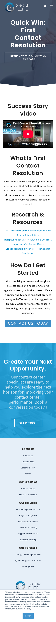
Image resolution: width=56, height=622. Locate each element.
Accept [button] (28, 615)
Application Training (28, 527)
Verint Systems (28, 566)
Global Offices (28, 461)
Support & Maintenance (28, 533)
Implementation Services (28, 521)
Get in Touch (28, 423)
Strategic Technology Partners (28, 554)
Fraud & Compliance (28, 494)
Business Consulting (28, 539)
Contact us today (28, 323)
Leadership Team (28, 467)
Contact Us (28, 455)
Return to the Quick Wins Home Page (28, 57)
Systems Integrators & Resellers (28, 560)
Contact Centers (28, 488)
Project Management (28, 515)
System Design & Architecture (28, 509)
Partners (28, 473)
